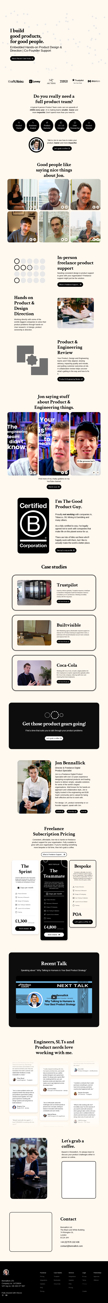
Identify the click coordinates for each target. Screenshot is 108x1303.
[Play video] (30, 207)
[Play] (54, 997)
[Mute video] (34, 207)
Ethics (84, 1287)
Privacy (84, 1284)
